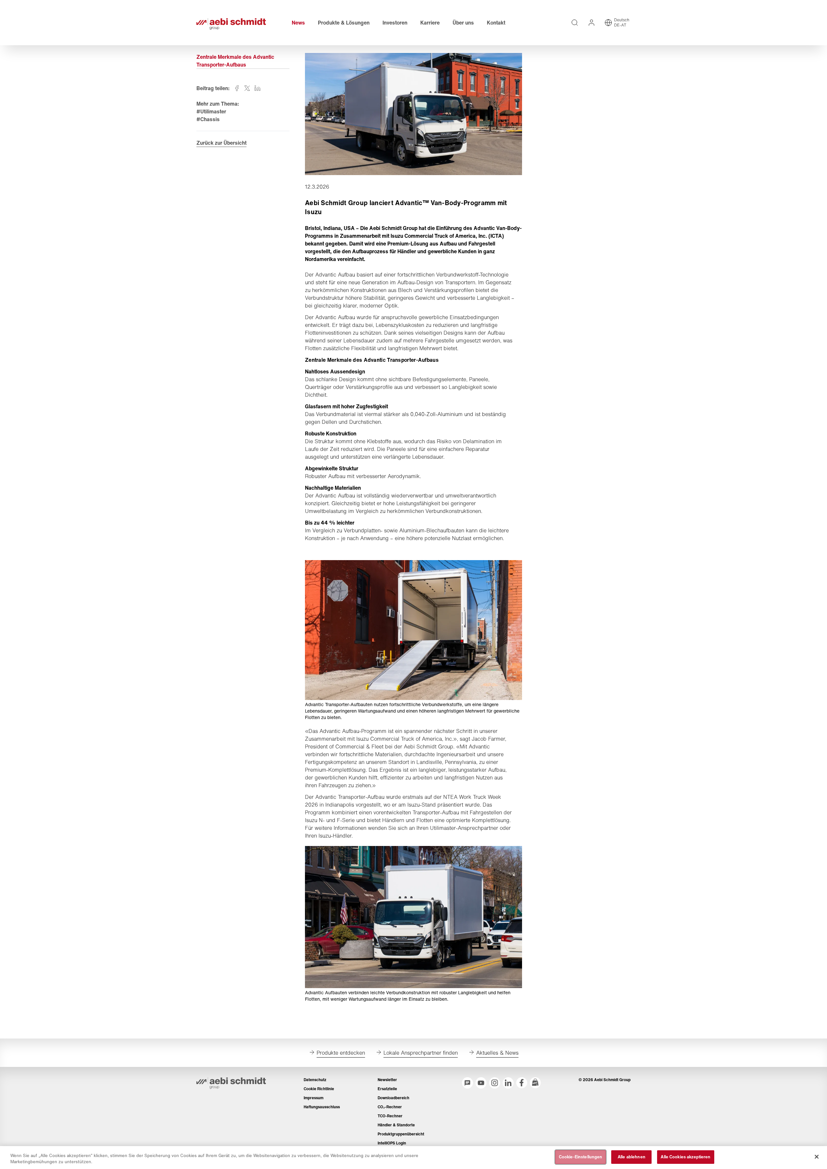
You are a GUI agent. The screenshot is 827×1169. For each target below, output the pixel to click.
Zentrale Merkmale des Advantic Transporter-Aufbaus (235, 60)
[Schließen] (817, 1157)
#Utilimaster (211, 111)
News (298, 22)
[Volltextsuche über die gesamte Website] (574, 22)
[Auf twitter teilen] (247, 88)
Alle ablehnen (631, 1157)
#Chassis (208, 119)
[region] (413, 1157)
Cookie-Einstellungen (580, 1157)
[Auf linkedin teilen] (257, 88)
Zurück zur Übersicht (221, 143)
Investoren (394, 22)
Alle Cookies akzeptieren (685, 1157)
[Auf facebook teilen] (237, 88)
